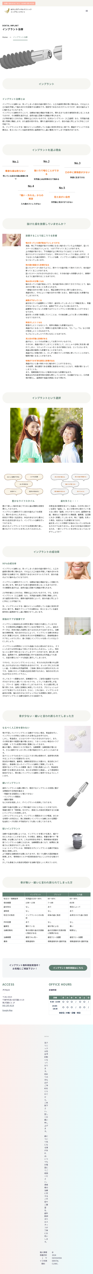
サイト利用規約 (43, 1261)
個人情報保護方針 (43, 1253)
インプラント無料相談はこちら (68, 967)
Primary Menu (87, 11)
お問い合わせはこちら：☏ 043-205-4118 (19, 3)
